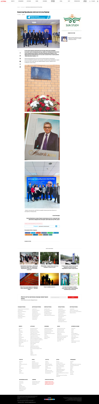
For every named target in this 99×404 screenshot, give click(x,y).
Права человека (33, 343)
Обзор (71, 369)
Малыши (57, 361)
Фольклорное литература (60, 364)
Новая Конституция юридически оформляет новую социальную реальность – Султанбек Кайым (29, 288)
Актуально (29, 1)
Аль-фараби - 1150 (60, 339)
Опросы (20, 343)
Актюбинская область (21, 316)
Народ (61, 1)
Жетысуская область (61, 312)
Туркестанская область (62, 315)
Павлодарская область (48, 312)
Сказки (72, 339)
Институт (40, 223)
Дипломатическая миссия (34, 347)
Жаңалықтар (23, 7)
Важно (37, 1)
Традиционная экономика (48, 328)
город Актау (20, 312)
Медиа (20, 371)
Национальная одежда (36, 366)
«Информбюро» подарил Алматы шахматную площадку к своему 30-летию (49, 267)
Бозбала (46, 361)
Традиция (33, 361)
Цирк (20, 369)
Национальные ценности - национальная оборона (60, 370)
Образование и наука (23, 379)
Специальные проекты (60, 366)
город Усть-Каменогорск (74, 310)
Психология (21, 381)
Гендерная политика (33, 333)
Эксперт (20, 338)
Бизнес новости (47, 337)
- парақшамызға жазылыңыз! (41, 226)
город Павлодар (47, 311)
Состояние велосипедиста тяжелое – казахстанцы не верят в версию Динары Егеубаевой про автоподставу (70, 288)
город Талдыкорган (61, 311)
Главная (18, 7)
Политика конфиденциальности (30, 402)
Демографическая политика (35, 334)
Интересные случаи (48, 370)
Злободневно (20, 1)
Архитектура (21, 373)
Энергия (20, 385)
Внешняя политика (33, 329)
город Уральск (20, 310)
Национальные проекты (34, 346)
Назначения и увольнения (34, 342)
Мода (46, 369)
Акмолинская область (36, 310)
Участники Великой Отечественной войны (62, 373)
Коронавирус (34, 384)
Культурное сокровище (75, 334)
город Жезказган (35, 316)
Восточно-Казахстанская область (75, 311)
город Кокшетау (35, 311)
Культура (21, 359)
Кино (20, 366)
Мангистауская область (22, 311)
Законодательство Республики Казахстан (61, 376)
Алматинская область (62, 310)
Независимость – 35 (22, 339)
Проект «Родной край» (60, 365)
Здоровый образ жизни (36, 381)
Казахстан (20, 328)
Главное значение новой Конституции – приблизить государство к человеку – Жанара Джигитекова (74, 38)
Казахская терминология (74, 365)
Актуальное (21, 332)
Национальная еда (35, 364)
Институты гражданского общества (36, 339)
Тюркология (59, 333)
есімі (37, 223)
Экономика (45, 1)
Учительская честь (22, 389)
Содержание (21, 390)
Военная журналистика (49, 371)
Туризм (45, 334)
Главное (31, 352)
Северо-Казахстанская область (49, 315)
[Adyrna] (4, 1)
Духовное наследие (53, 1)
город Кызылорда (61, 320)
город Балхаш (34, 319)
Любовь (46, 366)
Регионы (71, 373)
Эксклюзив (72, 371)
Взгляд (71, 370)
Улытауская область (35, 315)
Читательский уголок (48, 365)
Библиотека (73, 338)
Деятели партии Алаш (61, 332)
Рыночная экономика (48, 329)
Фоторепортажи (48, 373)
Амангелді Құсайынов (31, 223)
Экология (71, 374)
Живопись (21, 361)
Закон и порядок (85, 1)
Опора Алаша (73, 342)
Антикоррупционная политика (49, 333)
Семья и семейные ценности (49, 287)
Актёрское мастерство (23, 364)
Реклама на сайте (21, 402)
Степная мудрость (74, 333)
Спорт (69, 1)
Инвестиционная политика (34, 332)
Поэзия (72, 329)
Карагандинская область (36, 314)
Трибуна (31, 353)
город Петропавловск (47, 314)
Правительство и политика (34, 337)
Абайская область (73, 312)
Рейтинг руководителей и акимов (36, 338)
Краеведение (59, 334)
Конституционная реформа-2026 (36, 348)
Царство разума (22, 386)
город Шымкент (61, 314)
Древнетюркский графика (61, 337)
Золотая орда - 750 (60, 338)
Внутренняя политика (34, 328)
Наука (20, 384)
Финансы (46, 338)
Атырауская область (21, 314)
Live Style (47, 359)
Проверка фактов (59, 371)
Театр (20, 365)
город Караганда (35, 312)
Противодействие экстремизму (75, 364)
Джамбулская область (62, 319)
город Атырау (20, 315)
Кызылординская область (62, 321)
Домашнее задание (48, 364)
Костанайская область (48, 310)
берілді (26, 223)
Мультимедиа (21, 342)
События (71, 366)
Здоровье (71, 361)
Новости (12, 1)
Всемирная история (60, 329)
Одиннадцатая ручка (74, 337)
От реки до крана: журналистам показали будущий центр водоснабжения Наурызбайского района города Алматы (70, 267)
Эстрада (20, 370)
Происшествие (77, 1)
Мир (19, 329)
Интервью (20, 334)
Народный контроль (47, 332)
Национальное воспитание (36, 365)
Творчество (73, 328)
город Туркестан (61, 316)
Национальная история (61, 328)
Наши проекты (21, 337)
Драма (72, 332)
